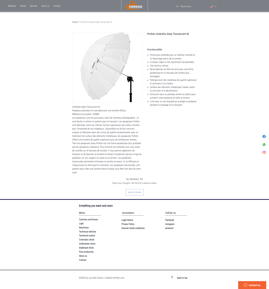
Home (74, 22)
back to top (182, 277)
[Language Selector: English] (213, 6)
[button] (23, 6)
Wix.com (120, 277)
